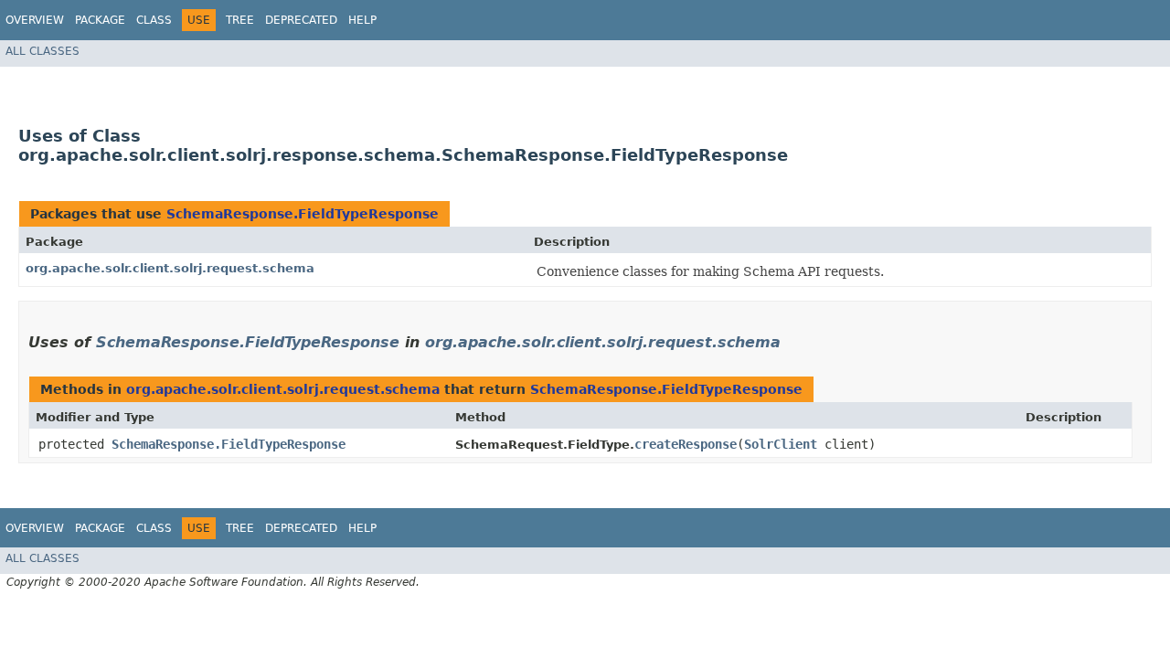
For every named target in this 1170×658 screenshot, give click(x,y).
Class (154, 20)
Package (100, 20)
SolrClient (780, 444)
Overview (34, 20)
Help (362, 20)
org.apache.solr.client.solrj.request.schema (170, 268)
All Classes (42, 51)
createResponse (685, 444)
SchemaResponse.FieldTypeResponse (302, 214)
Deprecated (301, 20)
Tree (240, 20)
